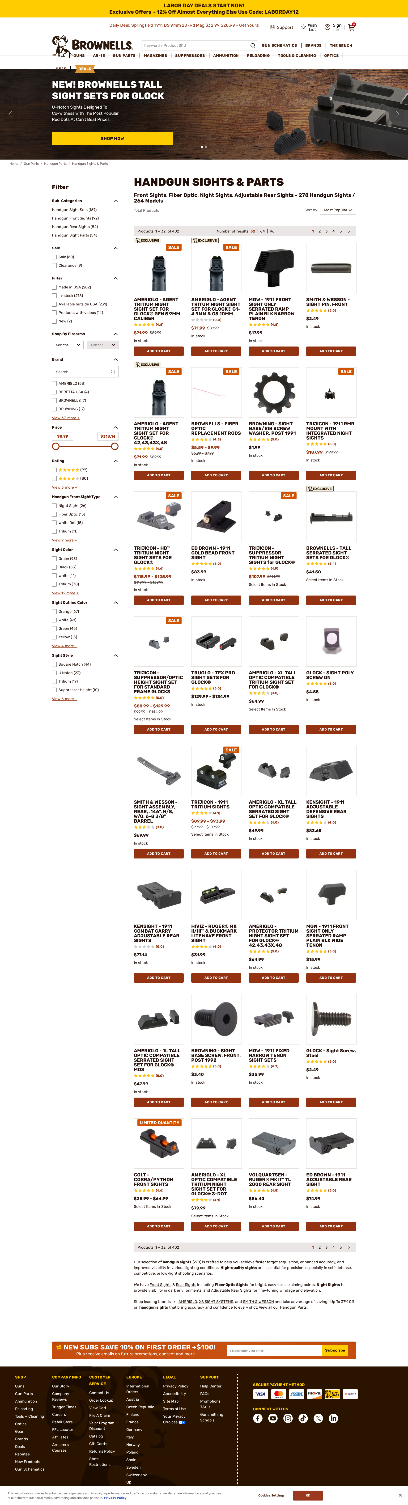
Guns (19, 1386)
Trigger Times (64, 1407)
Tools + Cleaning (29, 1416)
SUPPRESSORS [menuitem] (190, 55)
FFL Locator (62, 1429)
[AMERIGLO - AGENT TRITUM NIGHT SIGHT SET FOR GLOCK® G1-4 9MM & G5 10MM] (216, 268)
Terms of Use (174, 1409)
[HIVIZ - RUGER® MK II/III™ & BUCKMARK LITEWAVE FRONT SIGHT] (216, 895)
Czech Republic (140, 1407)
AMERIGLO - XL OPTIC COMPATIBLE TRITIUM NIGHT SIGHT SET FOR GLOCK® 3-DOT (214, 1184)
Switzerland (137, 1475)
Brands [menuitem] (313, 45)
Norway (133, 1444)
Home (13, 164)
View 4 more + (64, 646)
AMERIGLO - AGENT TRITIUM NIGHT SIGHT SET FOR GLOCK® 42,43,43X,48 (156, 433)
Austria (132, 1399)
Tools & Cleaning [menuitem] (297, 55)
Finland (133, 1414)
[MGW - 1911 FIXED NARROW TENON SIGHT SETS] (274, 1019)
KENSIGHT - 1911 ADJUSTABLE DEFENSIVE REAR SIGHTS (326, 809)
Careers (59, 1414)
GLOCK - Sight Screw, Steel (331, 1053)
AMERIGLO (187, 1301)
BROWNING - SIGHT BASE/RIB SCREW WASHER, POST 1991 (272, 428)
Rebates (22, 1454)
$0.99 (62, 436)
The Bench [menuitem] (341, 45)
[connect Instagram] (288, 1418)
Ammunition (26, 1401)
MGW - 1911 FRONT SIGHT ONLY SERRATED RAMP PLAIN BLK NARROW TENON (272, 309)
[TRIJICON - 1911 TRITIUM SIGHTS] (216, 771)
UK (128, 1482)
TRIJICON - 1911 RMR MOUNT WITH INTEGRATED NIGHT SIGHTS (330, 430)
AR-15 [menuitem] (99, 55)
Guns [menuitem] (79, 55)
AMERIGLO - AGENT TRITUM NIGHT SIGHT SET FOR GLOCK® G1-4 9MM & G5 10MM (216, 306)
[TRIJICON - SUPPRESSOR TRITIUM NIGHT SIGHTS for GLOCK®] (274, 516)
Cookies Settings (271, 1495)
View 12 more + (65, 593)
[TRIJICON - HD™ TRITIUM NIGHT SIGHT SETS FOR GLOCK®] (159, 516)
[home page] (92, 45)
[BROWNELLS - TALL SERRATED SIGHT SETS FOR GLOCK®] (331, 516)
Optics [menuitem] (331, 55)
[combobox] (68, 345)
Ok (308, 1495)
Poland (132, 1452)
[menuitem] (61, 56)
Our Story (60, 1386)
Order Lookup (101, 1400)
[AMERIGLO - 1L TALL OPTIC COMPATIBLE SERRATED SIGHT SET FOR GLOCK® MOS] (159, 1019)
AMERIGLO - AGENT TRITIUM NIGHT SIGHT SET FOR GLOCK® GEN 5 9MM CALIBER (157, 309)
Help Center (210, 1386)
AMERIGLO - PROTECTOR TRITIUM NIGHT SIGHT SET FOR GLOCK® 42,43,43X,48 (274, 935)
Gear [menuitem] (61, 69)
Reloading (24, 1409)
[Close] (400, 1495)
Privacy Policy (175, 1386)
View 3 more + (64, 487)
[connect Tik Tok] (303, 1418)
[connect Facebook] (258, 1418)
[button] (333, 27)
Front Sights (160, 1284)
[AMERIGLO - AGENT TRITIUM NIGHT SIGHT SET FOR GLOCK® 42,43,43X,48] (159, 392)
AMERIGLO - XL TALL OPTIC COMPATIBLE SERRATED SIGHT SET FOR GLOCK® (273, 809)
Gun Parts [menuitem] (124, 55)
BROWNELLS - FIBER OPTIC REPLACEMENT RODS (216, 428)
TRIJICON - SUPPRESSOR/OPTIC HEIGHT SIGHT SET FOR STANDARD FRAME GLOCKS (158, 682)
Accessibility (174, 1393)
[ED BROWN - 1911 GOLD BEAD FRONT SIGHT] (216, 516)
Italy (130, 1437)
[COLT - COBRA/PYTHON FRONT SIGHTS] (159, 1143)
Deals (20, 1446)
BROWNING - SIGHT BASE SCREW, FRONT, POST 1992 (216, 1055)
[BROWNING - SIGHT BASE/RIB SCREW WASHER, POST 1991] (274, 392)
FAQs (204, 1393)
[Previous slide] (10, 114)
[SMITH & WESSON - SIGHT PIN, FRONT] (331, 268)
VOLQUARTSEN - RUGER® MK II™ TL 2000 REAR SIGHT (270, 1179)
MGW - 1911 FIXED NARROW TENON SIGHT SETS (269, 1055)
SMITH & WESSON (258, 1301)
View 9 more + (64, 540)
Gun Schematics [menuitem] (279, 45)
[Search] (253, 46)
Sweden (133, 1467)
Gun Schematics (29, 1469)
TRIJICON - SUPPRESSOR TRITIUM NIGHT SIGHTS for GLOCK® (272, 555)
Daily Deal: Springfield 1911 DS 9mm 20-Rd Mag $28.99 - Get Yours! (184, 25)
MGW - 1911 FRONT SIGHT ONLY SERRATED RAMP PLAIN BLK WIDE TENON (327, 935)
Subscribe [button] (335, 1350)
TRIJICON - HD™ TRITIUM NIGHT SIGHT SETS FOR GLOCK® (153, 555)
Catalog (96, 1436)
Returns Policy (102, 1451)
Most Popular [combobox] (335, 210)
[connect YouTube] (273, 1418)
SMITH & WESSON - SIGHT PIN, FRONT (328, 302)
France (132, 1422)
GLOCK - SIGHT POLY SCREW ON (330, 675)
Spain (131, 1460)
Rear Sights (186, 1284)
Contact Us (99, 1393)
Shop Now (112, 138)
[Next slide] (397, 114)
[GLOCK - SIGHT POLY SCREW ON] (331, 641)
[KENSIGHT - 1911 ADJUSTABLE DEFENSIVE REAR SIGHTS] (331, 771)
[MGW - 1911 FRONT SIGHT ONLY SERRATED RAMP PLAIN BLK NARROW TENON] (274, 268)
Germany (134, 1429)
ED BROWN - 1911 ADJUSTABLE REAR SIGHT (329, 1179)
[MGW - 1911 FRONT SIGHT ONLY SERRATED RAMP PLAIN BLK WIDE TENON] (331, 895)
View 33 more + (66, 418)
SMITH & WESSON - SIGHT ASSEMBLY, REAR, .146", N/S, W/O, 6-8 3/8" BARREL (156, 811)
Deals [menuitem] (85, 69)
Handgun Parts (55, 164)
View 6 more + (64, 699)
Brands (21, 1439)
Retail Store (62, 1422)
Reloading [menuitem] (258, 55)
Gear (19, 1431)
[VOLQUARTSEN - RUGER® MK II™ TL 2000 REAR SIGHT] (274, 1143)
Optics (21, 1424)
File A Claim (99, 1415)
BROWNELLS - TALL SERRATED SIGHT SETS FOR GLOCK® (328, 553)
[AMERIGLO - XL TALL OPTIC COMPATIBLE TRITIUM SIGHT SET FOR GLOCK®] (274, 641)
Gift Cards (98, 1444)
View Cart (97, 1408)
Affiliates (60, 1437)
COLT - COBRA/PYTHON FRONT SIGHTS (153, 1179)
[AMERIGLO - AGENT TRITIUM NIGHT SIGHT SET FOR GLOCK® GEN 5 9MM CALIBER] (159, 268)
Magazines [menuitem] (155, 55)
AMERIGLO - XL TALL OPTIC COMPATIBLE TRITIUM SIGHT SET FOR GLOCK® (273, 679)
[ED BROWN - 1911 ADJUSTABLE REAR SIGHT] (331, 1143)
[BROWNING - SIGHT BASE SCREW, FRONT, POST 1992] (216, 1019)
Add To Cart (159, 351)
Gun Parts (31, 164)
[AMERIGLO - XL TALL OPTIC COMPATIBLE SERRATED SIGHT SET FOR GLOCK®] (274, 771)
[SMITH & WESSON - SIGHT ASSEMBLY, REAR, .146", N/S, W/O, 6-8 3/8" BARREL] (159, 771)
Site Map (171, 1401)
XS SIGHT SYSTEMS (216, 1301)
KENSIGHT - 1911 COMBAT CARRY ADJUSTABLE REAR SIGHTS (156, 933)
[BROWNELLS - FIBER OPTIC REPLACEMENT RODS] (216, 392)
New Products (27, 1461)
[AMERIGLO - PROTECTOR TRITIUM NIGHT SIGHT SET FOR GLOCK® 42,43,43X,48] (274, 895)
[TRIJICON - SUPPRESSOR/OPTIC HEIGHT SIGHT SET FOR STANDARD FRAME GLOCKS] (159, 641)
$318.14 (107, 436)
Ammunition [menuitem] (226, 55)
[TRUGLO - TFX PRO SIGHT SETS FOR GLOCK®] (216, 641)
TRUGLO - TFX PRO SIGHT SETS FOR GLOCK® (213, 677)
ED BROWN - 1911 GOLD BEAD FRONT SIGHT (213, 553)
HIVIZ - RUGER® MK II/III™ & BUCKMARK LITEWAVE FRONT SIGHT (214, 933)
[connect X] (318, 1418)
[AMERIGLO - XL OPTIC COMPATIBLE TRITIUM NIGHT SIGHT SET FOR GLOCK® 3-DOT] (216, 1143)
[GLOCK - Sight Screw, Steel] (331, 1019)
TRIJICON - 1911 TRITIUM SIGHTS (210, 804)
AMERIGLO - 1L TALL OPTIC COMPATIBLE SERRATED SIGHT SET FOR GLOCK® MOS (157, 1060)
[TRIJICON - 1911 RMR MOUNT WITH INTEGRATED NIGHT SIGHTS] (331, 392)
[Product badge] (147, 239)
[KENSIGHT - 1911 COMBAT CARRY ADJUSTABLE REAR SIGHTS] (159, 895)
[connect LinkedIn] (333, 1418)
